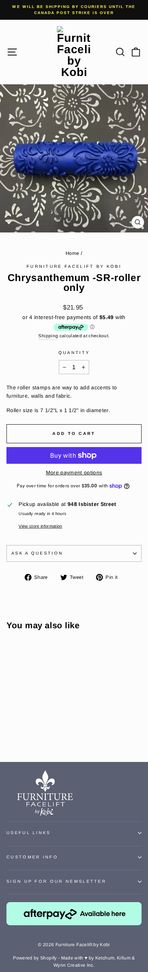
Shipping (48, 335)
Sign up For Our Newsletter (56, 881)
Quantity (74, 352)
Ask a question (37, 553)
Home (72, 253)
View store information (40, 526)
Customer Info (32, 857)
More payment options (74, 473)
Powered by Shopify (35, 958)
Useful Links (28, 832)
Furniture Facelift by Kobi (74, 266)
